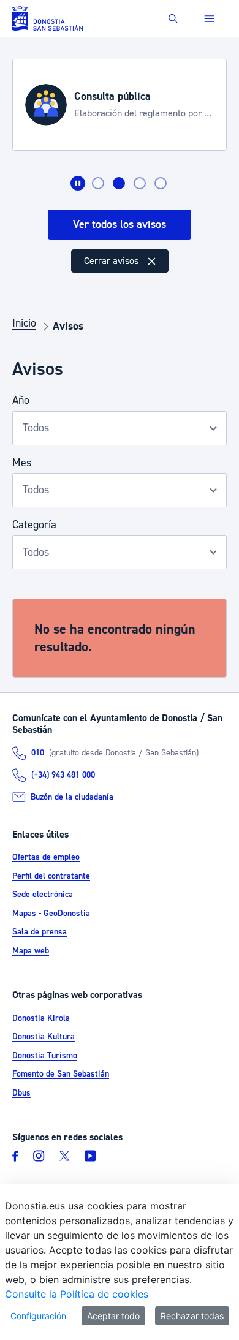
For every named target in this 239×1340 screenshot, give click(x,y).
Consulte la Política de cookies (76, 1294)
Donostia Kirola (41, 1018)
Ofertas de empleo (46, 857)
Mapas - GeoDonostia (51, 913)
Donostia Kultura (43, 1036)
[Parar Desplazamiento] (77, 183)
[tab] (98, 183)
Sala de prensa (39, 931)
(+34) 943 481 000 (63, 775)
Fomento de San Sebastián (60, 1074)
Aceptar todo (113, 1316)
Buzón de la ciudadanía (72, 797)
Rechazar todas (192, 1316)
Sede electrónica (42, 894)
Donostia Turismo (44, 1055)
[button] (173, 18)
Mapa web (30, 950)
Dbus (21, 1093)
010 (37, 753)
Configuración (38, 1316)
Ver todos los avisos (119, 225)
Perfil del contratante (51, 876)
